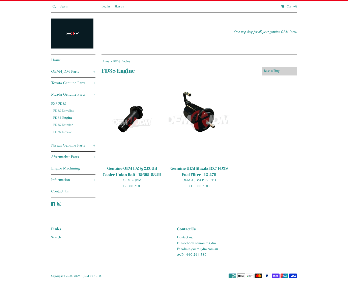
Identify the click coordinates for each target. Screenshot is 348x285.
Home (56, 60)
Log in (106, 6)
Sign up (119, 6)
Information (73, 180)
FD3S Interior (62, 132)
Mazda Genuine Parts (73, 94)
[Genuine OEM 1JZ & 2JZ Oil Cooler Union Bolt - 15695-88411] (132, 122)
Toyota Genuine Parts (73, 83)
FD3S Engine (62, 118)
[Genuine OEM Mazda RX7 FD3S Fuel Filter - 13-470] (199, 122)
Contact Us (60, 191)
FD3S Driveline (63, 111)
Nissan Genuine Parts (73, 145)
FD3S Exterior (63, 125)
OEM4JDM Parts (73, 71)
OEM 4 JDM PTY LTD (87, 276)
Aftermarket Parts (73, 157)
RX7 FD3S (73, 104)
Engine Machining (65, 168)
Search (56, 237)
